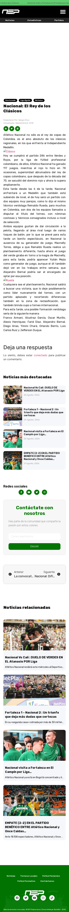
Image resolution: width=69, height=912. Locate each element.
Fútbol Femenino (51, 876)
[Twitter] (25, 898)
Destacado (10, 100)
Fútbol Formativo (26, 881)
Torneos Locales (28, 876)
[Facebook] (17, 898)
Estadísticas (34, 20)
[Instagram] (43, 898)
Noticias (9, 20)
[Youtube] (34, 898)
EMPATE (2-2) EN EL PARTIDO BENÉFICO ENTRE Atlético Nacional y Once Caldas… (42, 456)
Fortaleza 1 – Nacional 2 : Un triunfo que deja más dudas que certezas (43, 412)
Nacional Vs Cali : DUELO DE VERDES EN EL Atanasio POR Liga (44, 389)
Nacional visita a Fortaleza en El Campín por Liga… (43, 433)
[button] (62, 11)
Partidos (59, 20)
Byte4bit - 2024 (60, 909)
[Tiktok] (52, 898)
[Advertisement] (34, 58)
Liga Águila (25, 100)
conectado (40, 355)
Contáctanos (47, 881)
